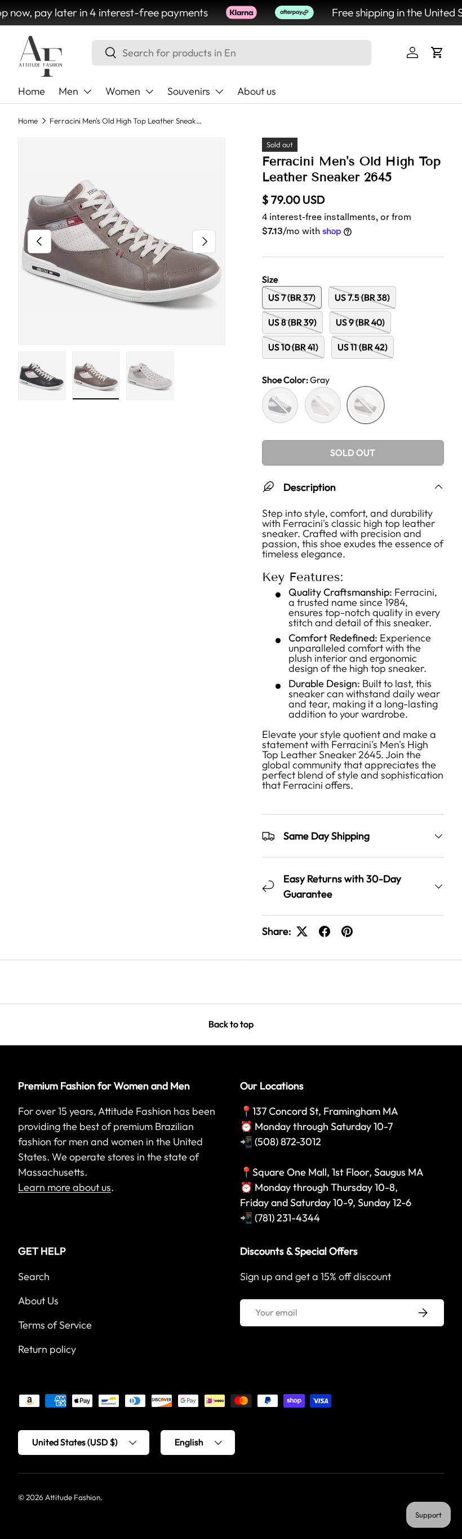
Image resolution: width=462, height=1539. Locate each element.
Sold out (352, 452)
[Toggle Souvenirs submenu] (219, 91)
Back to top (231, 1024)
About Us (38, 1300)
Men (68, 91)
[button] (437, 52)
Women (122, 91)
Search (34, 1276)
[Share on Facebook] (324, 931)
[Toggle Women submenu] (149, 91)
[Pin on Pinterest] (347, 931)
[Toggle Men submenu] (87, 91)
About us (256, 91)
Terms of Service (55, 1324)
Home (31, 91)
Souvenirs (188, 91)
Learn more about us (64, 1187)
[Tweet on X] (302, 931)
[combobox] (231, 52)
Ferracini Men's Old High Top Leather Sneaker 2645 (126, 121)
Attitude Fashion (72, 1497)
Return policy (47, 1349)
